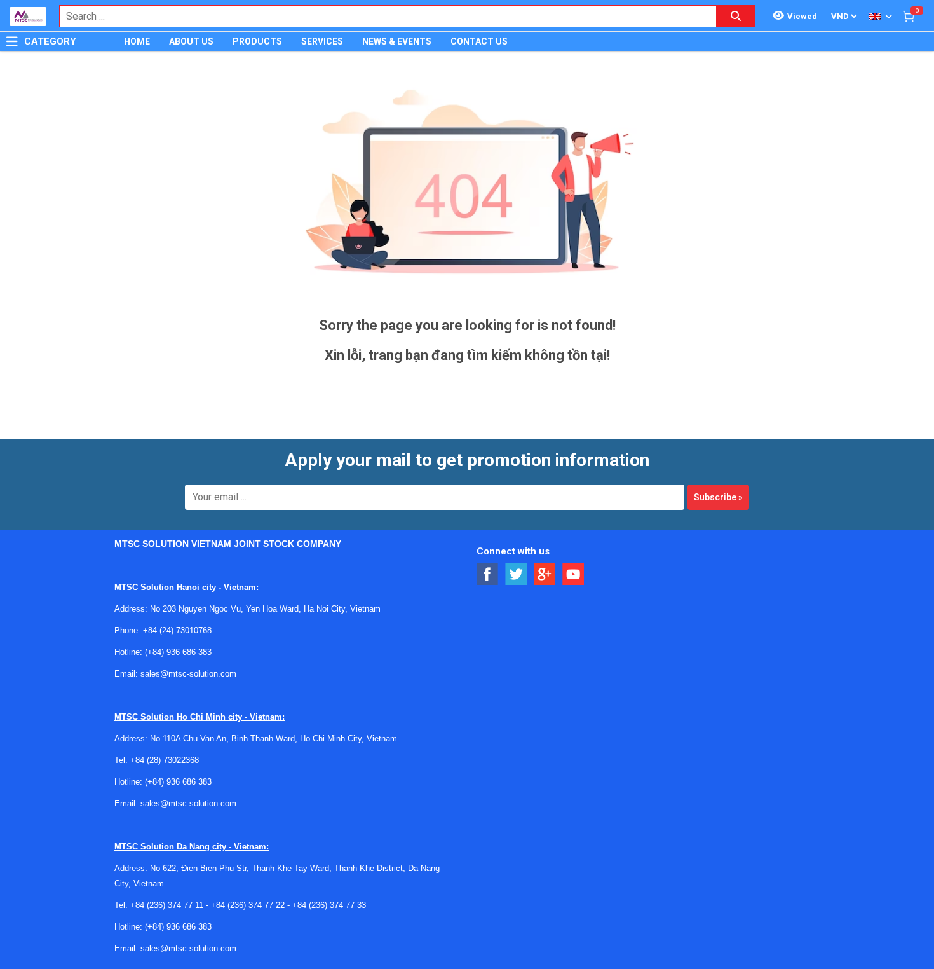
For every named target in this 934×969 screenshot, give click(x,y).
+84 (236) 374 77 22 (248, 905)
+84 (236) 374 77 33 (329, 905)
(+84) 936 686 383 (178, 652)
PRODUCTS (257, 41)
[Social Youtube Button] (573, 574)
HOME (137, 41)
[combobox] (381, 16)
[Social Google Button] (545, 574)
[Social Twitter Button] (516, 574)
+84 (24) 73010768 (177, 630)
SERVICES (322, 41)
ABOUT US (191, 41)
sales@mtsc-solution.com (188, 673)
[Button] (12, 41)
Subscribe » (718, 497)
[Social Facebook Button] (488, 574)
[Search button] (736, 16)
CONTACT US (479, 41)
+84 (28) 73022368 (164, 760)
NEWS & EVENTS (396, 41)
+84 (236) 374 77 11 (166, 905)
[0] (908, 16)
